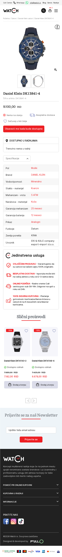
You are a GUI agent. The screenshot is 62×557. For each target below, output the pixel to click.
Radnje (56, 3)
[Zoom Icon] (55, 70)
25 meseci (36, 208)
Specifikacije (12, 158)
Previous (27, 400)
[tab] (17, 158)
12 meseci (36, 215)
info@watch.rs (35, 3)
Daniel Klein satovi (25, 18)
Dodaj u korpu (19, 385)
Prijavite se (31, 439)
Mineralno (36, 181)
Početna (6, 18)
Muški (34, 168)
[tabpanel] (17, 359)
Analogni (35, 222)
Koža (33, 201)
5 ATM (34, 195)
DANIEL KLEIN (38, 175)
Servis (49, 3)
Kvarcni (35, 188)
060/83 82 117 (15, 2)
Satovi (14, 18)
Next (34, 400)
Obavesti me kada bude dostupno (24, 129)
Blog (44, 3)
